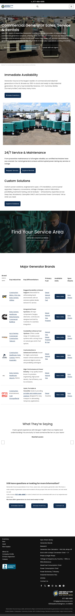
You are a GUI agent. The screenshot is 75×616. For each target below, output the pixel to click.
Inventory (5, 539)
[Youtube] (48, 585)
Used (4, 544)
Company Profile (8, 554)
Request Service (12, 170)
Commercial (13, 336)
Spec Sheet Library (46, 540)
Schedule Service (17, 506)
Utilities (11, 300)
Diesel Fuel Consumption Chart (51, 565)
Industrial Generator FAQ (48, 575)
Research (43, 546)
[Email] (59, 585)
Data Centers (13, 298)
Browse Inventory (11, 47)
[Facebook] (41, 585)
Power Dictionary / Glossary (49, 572)
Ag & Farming (13, 333)
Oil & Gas (17, 295)
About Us (5, 552)
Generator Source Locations (37, 238)
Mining (11, 295)
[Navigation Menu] (71, 6)
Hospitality (12, 360)
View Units (60, 296)
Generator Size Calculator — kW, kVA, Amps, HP (56, 549)
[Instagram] (52, 585)
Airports (12, 378)
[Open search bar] (37, 6)
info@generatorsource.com (63, 601)
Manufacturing (14, 317)
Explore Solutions (12, 204)
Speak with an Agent (50, 47)
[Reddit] (63, 585)
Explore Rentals (28, 170)
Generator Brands (46, 543)
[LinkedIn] (56, 585)
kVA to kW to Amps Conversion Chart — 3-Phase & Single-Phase (54, 554)
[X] (45, 585)
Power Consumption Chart (49, 568)
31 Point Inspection (8, 557)
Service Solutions (30, 47)
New (3, 541)
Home (3, 65)
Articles (42, 578)
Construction (13, 293)
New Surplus (6, 547)
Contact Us (60, 506)
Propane (48, 321)
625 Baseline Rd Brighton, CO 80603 (61, 604)
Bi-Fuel (47, 342)
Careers (5, 559)
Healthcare (13, 314)
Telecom (12, 341)
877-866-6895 (37, 1)
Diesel (47, 293)
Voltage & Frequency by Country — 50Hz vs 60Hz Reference (55, 560)
